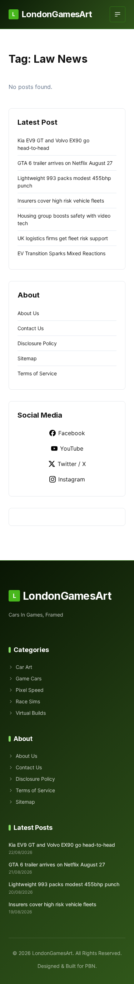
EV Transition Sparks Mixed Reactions (61, 253)
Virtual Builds (31, 713)
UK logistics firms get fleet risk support (63, 238)
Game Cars (28, 678)
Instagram (71, 479)
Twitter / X (72, 463)
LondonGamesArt (52, 14)
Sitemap (27, 358)
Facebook (71, 433)
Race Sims (28, 701)
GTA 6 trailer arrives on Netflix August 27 (65, 163)
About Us (28, 313)
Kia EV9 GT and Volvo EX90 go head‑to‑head (62, 845)
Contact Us (31, 328)
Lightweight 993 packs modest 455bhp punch (64, 884)
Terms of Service (37, 373)
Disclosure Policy (37, 343)
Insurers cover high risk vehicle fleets (61, 201)
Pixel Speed (30, 690)
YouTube (71, 448)
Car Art (24, 667)
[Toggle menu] (117, 14)
